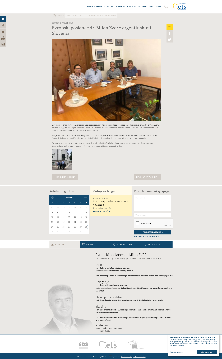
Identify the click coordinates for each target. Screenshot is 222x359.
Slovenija (154, 244)
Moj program (94, 6)
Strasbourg (124, 244)
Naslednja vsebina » (147, 176)
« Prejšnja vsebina (64, 176)
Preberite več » (101, 211)
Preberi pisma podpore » (146, 236)
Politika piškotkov (139, 357)
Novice (133, 6)
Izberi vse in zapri (207, 352)
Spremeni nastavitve (176, 352)
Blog (158, 6)
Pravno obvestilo (126, 357)
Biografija (122, 6)
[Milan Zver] (48, 6)
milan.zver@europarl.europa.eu (109, 328)
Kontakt (67, 244)
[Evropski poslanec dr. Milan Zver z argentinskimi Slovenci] (62, 169)
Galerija (142, 6)
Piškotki (207, 343)
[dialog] (193, 345)
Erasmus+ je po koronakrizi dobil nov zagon (110, 203)
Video (151, 6)
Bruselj (91, 244)
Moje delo (109, 6)
